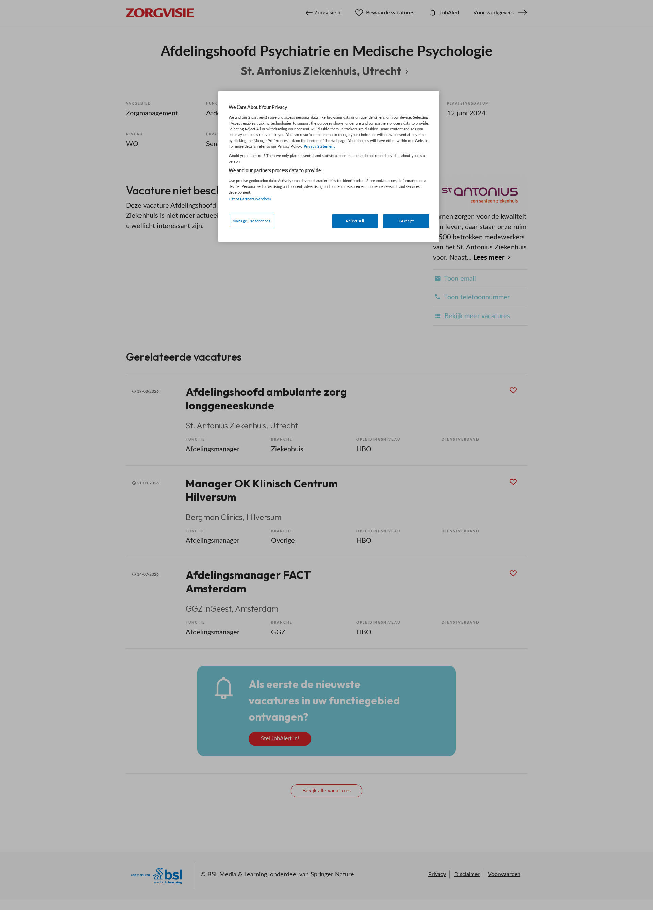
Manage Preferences (251, 221)
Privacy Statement (319, 146)
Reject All (355, 221)
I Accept (406, 221)
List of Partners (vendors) (250, 199)
